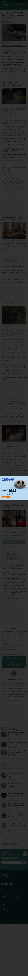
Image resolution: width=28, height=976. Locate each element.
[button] (26, 478)
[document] (14, 488)
